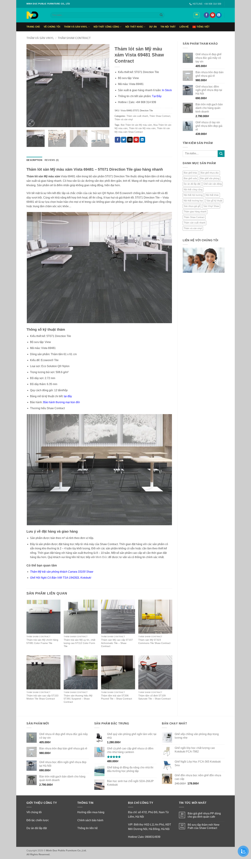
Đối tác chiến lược (37, 820)
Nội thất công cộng (106, 26)
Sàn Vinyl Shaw (211, 206)
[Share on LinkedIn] (142, 140)
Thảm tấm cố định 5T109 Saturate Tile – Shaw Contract (154, 697)
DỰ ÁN (153, 26)
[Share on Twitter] (124, 140)
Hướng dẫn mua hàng (90, 812)
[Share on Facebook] (117, 140)
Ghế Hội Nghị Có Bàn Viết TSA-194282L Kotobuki (60, 577)
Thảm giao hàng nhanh (195, 211)
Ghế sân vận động (213, 184)
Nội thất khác (134, 26)
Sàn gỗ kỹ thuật (214, 200)
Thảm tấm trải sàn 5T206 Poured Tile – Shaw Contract (116, 697)
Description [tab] (34, 160)
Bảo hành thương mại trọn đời (62, 402)
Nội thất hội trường (193, 195)
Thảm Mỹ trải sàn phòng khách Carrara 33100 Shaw (61, 571)
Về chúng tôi (34, 812)
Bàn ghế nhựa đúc (210, 172)
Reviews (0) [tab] (52, 160)
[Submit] (161, 15)
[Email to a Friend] (130, 140)
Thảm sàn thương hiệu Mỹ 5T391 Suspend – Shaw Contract (78, 698)
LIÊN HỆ (184, 26)
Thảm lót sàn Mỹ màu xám (142, 128)
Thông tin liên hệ (87, 828)
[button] (196, 15)
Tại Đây (157, 96)
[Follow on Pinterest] (212, 15)
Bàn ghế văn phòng (209, 178)
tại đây (68, 396)
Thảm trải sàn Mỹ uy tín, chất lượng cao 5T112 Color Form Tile (79, 642)
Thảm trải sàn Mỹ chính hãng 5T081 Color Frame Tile (42, 641)
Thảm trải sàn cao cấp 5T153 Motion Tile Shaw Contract (42, 697)
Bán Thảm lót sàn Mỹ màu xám (136, 125)
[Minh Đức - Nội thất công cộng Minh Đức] (35, 15)
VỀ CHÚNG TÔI (52, 26)
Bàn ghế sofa (190, 178)
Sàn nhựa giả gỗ (192, 206)
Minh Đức (102, 557)
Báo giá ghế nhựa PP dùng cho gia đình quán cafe (204, 815)
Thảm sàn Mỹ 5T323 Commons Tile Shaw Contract (154, 641)
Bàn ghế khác (190, 172)
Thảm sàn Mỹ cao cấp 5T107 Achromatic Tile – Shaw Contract (117, 642)
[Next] (103, 85)
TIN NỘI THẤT (168, 26)
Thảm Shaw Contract (74, 38)
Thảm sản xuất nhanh (194, 222)
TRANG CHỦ (33, 26)
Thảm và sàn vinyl (75, 26)
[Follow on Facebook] (206, 15)
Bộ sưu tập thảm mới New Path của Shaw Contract (203, 826)
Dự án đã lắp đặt (192, 184)
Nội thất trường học (193, 200)
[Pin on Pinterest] (136, 140)
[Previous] (32, 85)
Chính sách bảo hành (90, 820)
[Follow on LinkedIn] (219, 15)
